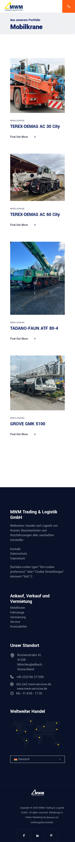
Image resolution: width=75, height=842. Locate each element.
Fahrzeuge (17, 612)
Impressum (17, 558)
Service (15, 622)
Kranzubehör (18, 626)
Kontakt (15, 549)
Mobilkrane (17, 120)
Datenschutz (18, 554)
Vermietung (18, 617)
